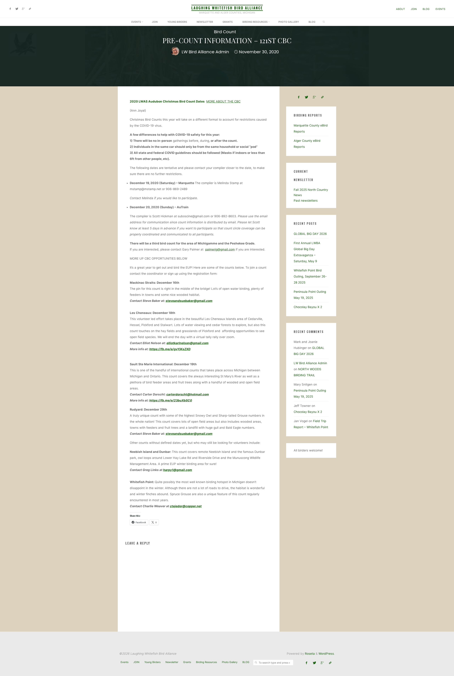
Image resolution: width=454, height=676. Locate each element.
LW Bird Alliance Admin (310, 363)
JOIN (414, 8)
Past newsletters (306, 200)
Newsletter (171, 662)
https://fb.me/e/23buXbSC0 (170, 400)
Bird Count (225, 32)
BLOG (426, 8)
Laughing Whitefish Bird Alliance (227, 7)
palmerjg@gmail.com (220, 249)
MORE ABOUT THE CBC (223, 101)
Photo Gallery (229, 662)
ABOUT (400, 8)
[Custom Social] (30, 9)
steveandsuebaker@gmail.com (188, 300)
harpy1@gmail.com (177, 470)
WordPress (326, 653)
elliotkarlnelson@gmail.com (187, 343)
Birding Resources (206, 662)
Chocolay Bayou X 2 (308, 307)
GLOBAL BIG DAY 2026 (310, 234)
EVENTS (440, 8)
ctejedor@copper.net (185, 506)
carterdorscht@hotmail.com (187, 394)
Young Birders (152, 662)
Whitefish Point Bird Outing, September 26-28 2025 (310, 276)
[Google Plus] (23, 9)
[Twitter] (17, 9)
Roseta (309, 653)
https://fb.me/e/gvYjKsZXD (169, 349)
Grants (187, 662)
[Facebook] (10, 9)
